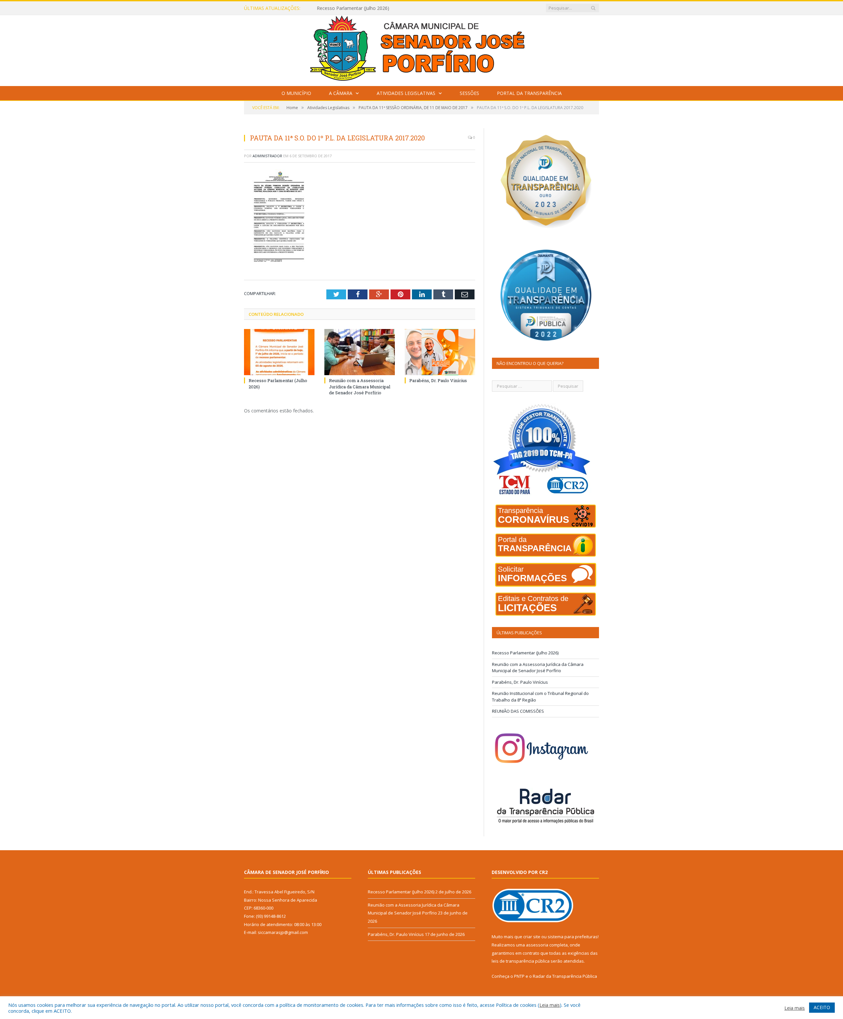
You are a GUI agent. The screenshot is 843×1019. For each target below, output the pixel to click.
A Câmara (340, 93)
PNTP (519, 976)
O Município (296, 93)
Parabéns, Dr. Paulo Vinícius (438, 380)
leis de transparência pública (521, 961)
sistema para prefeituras (573, 937)
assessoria (537, 945)
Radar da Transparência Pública (565, 976)
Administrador (267, 155)
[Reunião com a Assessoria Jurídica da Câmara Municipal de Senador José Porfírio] (359, 352)
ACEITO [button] (822, 1007)
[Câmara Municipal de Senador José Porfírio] (421, 49)
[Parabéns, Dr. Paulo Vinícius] (440, 352)
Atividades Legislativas (406, 93)
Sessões (469, 93)
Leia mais (549, 1005)
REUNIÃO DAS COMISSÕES (518, 711)
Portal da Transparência (529, 93)
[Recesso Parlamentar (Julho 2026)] (279, 352)
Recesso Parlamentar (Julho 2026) (525, 653)
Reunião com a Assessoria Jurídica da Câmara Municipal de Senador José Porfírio (392, 8)
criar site (531, 937)
